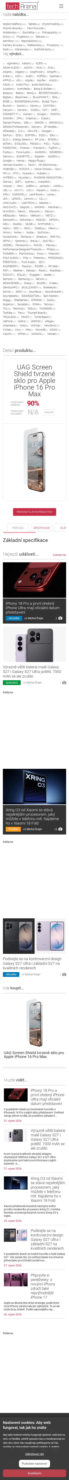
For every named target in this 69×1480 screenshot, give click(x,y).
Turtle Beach (42, 317)
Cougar (42, 114)
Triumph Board (37, 312)
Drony (9, 36)
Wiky (29, 329)
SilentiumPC (11, 287)
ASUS (8, 84)
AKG (51, 67)
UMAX (23, 321)
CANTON (49, 105)
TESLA (32, 308)
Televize (42, 36)
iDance (8, 181)
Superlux (9, 304)
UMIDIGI (37, 321)
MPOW (54, 219)
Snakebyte (50, 287)
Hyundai (25, 177)
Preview (13, 829)
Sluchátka (31, 32)
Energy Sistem (23, 139)
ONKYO (55, 236)
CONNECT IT (12, 114)
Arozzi (54, 80)
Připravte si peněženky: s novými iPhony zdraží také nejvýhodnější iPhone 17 (43, 1286)
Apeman (56, 76)
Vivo (19, 329)
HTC (17, 173)
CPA (20, 118)
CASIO (35, 109)
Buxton (9, 105)
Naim (7, 228)
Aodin (30, 76)
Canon (22, 105)
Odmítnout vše (34, 1454)
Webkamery (36, 45)
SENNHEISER (12, 283)
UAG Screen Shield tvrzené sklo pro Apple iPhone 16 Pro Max (34, 1054)
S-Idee (54, 283)
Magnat (26, 207)
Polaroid (54, 253)
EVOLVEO (21, 143)
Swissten (23, 304)
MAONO (40, 207)
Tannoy (49, 304)
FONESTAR (10, 147)
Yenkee (53, 333)
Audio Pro (23, 84)
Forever (25, 147)
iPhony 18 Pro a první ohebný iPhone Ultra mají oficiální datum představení (33, 608)
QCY (42, 262)
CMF (55, 109)
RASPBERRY (11, 266)
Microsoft (10, 219)
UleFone (9, 321)
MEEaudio (10, 215)
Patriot (39, 245)
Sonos (8, 291)
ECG (19, 135)
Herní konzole (36, 28)
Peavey (51, 245)
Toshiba (9, 312)
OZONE (8, 245)
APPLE (8, 80)
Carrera (23, 109)
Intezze (9, 185)
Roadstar (56, 270)
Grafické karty (44, 49)
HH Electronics (48, 164)
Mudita (18, 224)
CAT (45, 109)
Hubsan (43, 173)
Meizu (24, 215)
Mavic (22, 211)
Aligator (21, 71)
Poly (27, 257)
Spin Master (51, 295)
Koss (55, 190)
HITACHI (26, 169)
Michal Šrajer (35, 618)
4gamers (13, 63)
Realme (18, 270)
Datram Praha (12, 122)
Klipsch (42, 190)
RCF (7, 270)
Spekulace (12, 682)
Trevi (21, 312)
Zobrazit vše (59, 555)
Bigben (8, 97)
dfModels (9, 131)
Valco (24, 325)
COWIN (55, 114)
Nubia (31, 232)
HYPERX (9, 177)
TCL (7, 308)
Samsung (26, 278)
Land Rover (37, 194)
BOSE (8, 101)
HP (7, 173)
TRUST (26, 317)
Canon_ (35, 105)
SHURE (42, 283)
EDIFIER (31, 135)
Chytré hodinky (52, 24)
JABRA (31, 185)
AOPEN (42, 76)
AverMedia (24, 88)
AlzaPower (37, 71)
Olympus (27, 236)
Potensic (40, 257)
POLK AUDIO (12, 257)
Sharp (29, 283)
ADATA (29, 67)
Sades (49, 274)
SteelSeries (21, 300)
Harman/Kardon (14, 164)
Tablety (34, 24)
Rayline (27, 266)
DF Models (51, 126)
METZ (51, 215)
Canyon (9, 109)
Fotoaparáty (52, 32)
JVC (30, 190)
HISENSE (10, 169)
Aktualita (14, 618)
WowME (41, 329)
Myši (8, 49)
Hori (58, 169)
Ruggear (36, 274)
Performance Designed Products (24, 249)
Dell (28, 122)
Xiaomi (9, 333)
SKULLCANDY (31, 287)
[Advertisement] (34, 730)
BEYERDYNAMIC (50, 93)
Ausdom (9, 88)
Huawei (28, 173)
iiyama (30, 181)
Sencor (42, 278)
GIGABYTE (24, 156)
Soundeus (36, 291)
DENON (41, 122)
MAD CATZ (10, 207)
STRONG (38, 300)
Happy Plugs (37, 160)
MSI (7, 224)
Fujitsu (8, 152)
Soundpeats (11, 295)
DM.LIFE (34, 131)
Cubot (46, 118)
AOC (19, 76)
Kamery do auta (14, 45)
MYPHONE (46, 224)
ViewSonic (52, 325)
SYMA (37, 304)
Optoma (21, 240)
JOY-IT (19, 190)
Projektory (24, 36)
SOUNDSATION (31, 295)
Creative (32, 118)
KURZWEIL (19, 194)
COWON (9, 118)
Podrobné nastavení (34, 1463)
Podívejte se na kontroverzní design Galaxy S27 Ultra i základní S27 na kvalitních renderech (32, 963)
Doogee (48, 131)
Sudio (51, 300)
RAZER (41, 266)
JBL (7, 190)
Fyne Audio (24, 152)
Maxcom (36, 211)
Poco (42, 253)
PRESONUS (56, 257)
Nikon (53, 228)
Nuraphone (11, 236)
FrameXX (40, 147)
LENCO (17, 198)
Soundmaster (54, 291)
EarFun (8, 135)
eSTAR (8, 143)
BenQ (32, 93)
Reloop (31, 270)
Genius (9, 156)
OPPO (8, 240)
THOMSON (47, 308)
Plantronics (27, 253)
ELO (7, 139)
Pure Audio (29, 262)
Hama (21, 160)
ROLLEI (22, 274)
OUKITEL (49, 240)
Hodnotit (48, 412)
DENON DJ (56, 122)
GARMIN (41, 152)
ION (20, 185)
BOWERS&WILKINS (27, 101)
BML (56, 97)
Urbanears (10, 325)
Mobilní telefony (14, 24)
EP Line (40, 139)
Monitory (11, 40)
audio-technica (42, 84)
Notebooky (12, 32)
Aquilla (42, 80)
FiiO (47, 143)
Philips (53, 249)
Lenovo (30, 198)
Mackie (45, 202)
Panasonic (24, 245)
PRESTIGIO (11, 262)
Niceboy (41, 228)
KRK (6, 194)
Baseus (8, 93)
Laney (51, 194)
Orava (35, 240)
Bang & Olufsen (45, 88)
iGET (19, 181)
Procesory (55, 45)
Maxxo (50, 211)
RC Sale (54, 266)
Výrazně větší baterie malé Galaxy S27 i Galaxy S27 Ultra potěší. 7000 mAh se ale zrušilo (32, 672)
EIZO (43, 135)
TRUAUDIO (11, 317)
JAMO (58, 185)
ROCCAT (9, 274)
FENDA (36, 143)
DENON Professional (16, 126)
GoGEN (54, 156)
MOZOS (41, 219)
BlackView (23, 97)
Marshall (55, 207)
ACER (41, 63)
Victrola (36, 325)
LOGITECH (29, 202)
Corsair (29, 114)
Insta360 (44, 181)
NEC (17, 228)
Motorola (27, 219)
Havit (32, 164)
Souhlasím (34, 1473)
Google (9, 160)
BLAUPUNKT (41, 97)
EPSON (53, 139)
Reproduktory (31, 40)
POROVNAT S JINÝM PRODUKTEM (34, 512)
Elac (54, 135)
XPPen (23, 333)
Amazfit (53, 71)
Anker (8, 76)
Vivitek (8, 329)
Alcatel (8, 71)
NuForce (44, 232)
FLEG (57, 143)
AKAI (41, 67)
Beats (20, 93)
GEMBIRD (56, 152)
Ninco (7, 232)
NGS (28, 228)
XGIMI (55, 329)
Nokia (19, 232)
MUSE (30, 224)
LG (43, 198)
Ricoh (43, 270)
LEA (6, 198)
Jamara (45, 185)
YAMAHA (38, 333)
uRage (50, 321)
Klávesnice (23, 49)
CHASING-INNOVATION (49, 177)
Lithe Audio (11, 202)
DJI (22, 131)
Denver (36, 126)
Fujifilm (55, 147)
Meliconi (37, 215)
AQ (19, 80)
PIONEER (10, 253)
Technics (19, 308)
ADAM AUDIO (12, 67)
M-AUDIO (9, 211)
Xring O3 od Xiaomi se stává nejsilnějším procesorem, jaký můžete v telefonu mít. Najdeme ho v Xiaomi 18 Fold (32, 816)
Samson (9, 278)
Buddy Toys (50, 101)
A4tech (28, 63)
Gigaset (40, 156)
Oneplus (42, 236)
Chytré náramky (14, 28)
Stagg (7, 300)
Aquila (30, 80)
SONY (21, 291)
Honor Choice (43, 169)
